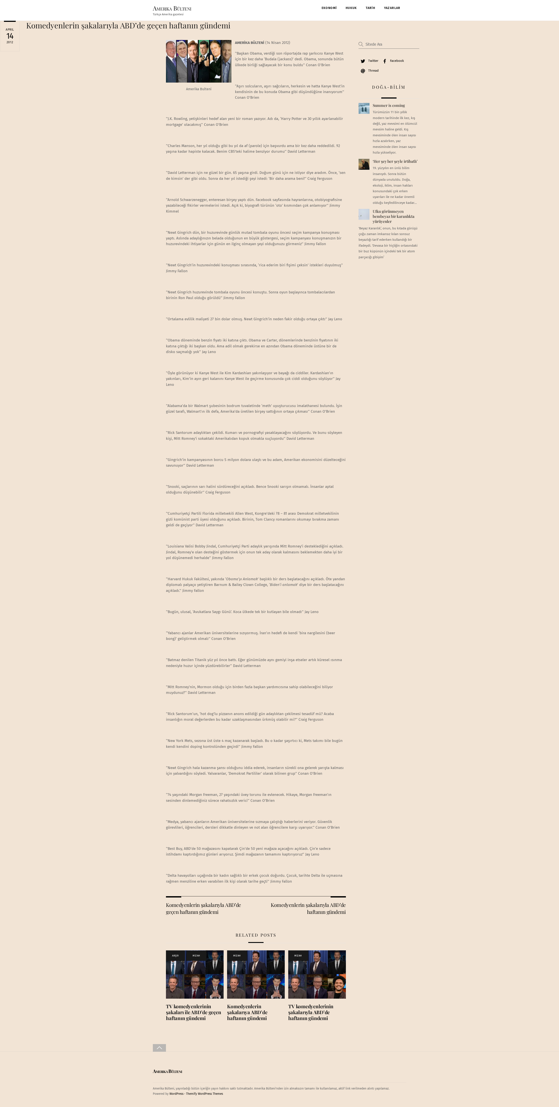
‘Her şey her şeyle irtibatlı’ (395, 161)
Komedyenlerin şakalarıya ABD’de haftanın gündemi (247, 1012)
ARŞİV (175, 955)
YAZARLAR (392, 8)
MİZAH (196, 955)
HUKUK (351, 8)
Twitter (372, 61)
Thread (373, 71)
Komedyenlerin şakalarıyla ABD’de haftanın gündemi (308, 908)
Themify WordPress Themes (204, 1094)
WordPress (176, 1094)
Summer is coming (389, 105)
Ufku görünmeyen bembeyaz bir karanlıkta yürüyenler (393, 216)
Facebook (396, 61)
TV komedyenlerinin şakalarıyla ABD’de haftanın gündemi (310, 1012)
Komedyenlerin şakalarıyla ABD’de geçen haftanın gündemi (128, 25)
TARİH (370, 8)
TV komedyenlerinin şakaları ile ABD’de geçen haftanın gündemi (193, 1012)
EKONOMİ (329, 8)
